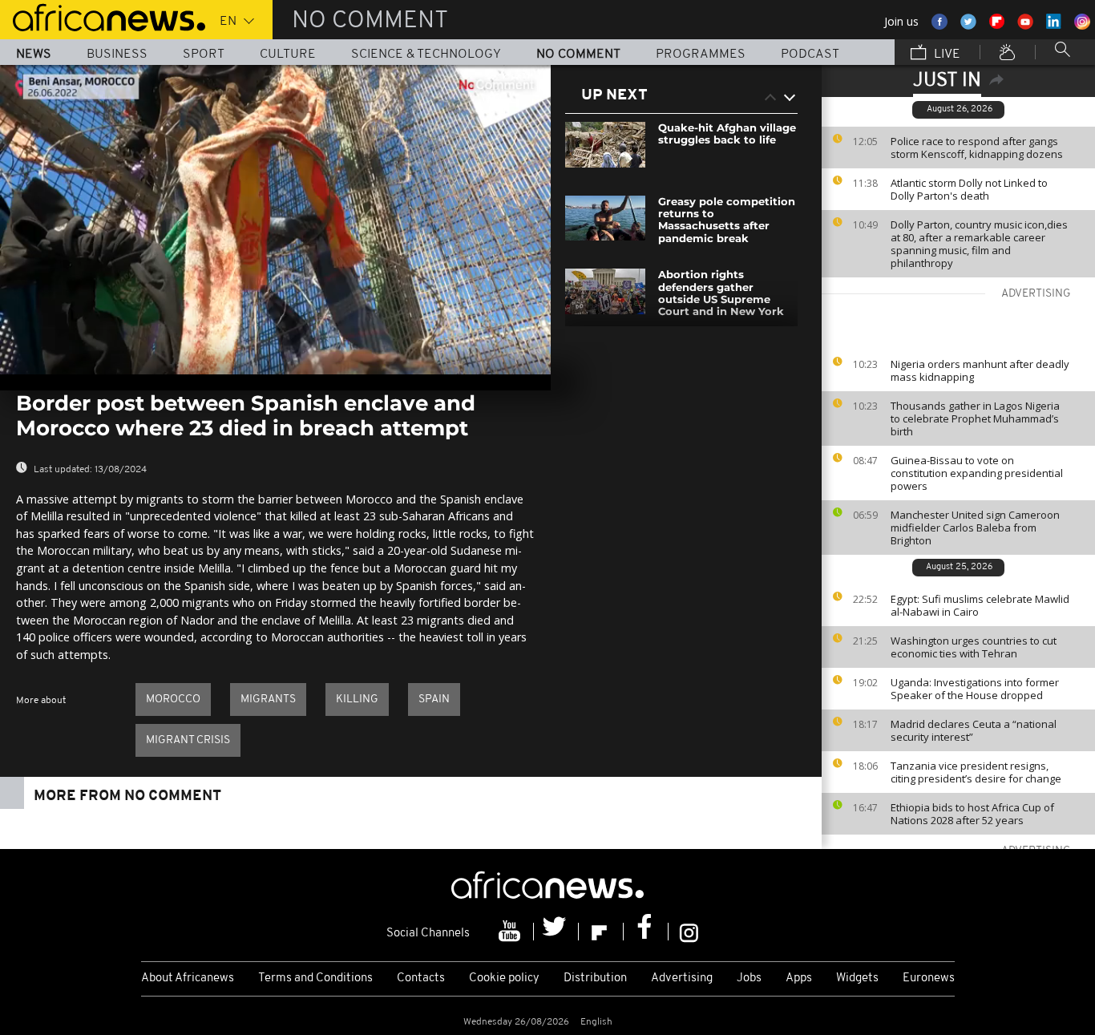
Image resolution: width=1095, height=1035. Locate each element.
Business (117, 54)
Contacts (421, 978)
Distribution (595, 978)
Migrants (268, 699)
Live (945, 54)
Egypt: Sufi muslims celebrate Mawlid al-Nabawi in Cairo (980, 605)
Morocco (173, 699)
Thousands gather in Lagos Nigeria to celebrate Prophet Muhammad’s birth (975, 418)
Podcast (810, 54)
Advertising (682, 978)
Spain (434, 699)
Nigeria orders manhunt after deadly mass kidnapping (980, 370)
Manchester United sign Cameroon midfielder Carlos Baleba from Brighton (975, 527)
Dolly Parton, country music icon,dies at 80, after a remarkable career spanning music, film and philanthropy (979, 243)
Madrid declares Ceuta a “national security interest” (974, 730)
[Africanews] (102, 16)
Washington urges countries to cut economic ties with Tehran (974, 647)
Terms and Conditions (315, 978)
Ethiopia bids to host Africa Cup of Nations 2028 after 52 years (972, 814)
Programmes (700, 54)
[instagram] (689, 931)
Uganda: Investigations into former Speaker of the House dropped (975, 688)
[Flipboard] (601, 931)
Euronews (929, 978)
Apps (799, 978)
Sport (203, 54)
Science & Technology (426, 54)
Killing (357, 699)
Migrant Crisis (188, 740)
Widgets (857, 978)
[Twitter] (556, 931)
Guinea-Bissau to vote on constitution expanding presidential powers (977, 473)
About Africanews (187, 978)
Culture (288, 54)
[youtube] (511, 931)
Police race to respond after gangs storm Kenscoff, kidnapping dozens (977, 147)
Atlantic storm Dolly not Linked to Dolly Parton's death (969, 189)
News (33, 54)
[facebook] (646, 931)
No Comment (578, 54)
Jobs (749, 978)
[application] (275, 219)
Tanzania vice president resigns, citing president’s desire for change (976, 772)
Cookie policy (504, 978)
